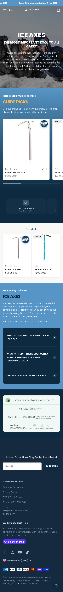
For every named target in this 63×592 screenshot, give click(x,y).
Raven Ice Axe (13, 269)
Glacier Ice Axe (42, 269)
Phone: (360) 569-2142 (14, 502)
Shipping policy (10, 583)
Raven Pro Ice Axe (15, 172)
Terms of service (40, 581)
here (35, 316)
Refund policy (9, 581)
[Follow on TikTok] (27, 552)
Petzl (36, 266)
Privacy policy (24, 581)
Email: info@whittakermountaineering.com (15, 510)
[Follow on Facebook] (5, 552)
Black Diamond (11, 169)
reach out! (42, 321)
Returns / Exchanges (13, 487)
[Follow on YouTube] (20, 552)
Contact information (29, 583)
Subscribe (51, 466)
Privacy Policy (10, 492)
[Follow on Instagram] (12, 552)
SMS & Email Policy (12, 497)
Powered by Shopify (42, 577)
